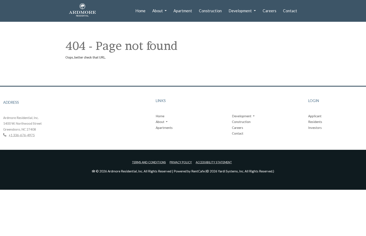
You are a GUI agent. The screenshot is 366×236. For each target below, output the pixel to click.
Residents (315, 122)
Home (140, 10)
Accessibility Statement (214, 162)
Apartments (164, 128)
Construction (210, 10)
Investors (315, 128)
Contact (290, 10)
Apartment (182, 10)
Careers (269, 10)
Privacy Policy (181, 162)
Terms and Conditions (149, 162)
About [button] (158, 10)
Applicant (315, 116)
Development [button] (241, 10)
